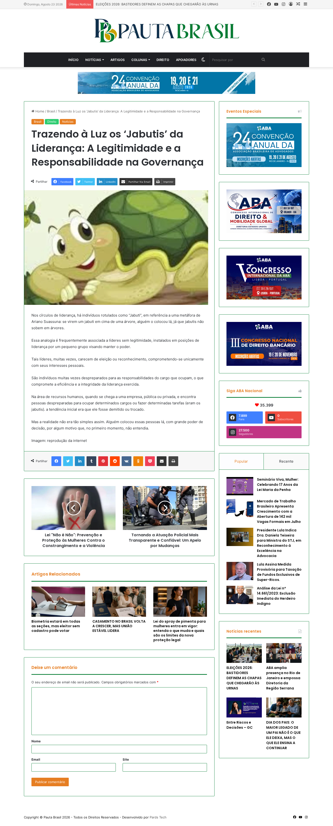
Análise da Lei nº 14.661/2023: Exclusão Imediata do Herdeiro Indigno (276, 596)
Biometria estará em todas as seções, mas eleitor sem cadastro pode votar (55, 626)
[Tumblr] (91, 461)
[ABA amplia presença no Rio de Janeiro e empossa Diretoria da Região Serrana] (284, 653)
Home (39, 111)
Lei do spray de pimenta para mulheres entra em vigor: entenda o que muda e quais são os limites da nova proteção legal (179, 630)
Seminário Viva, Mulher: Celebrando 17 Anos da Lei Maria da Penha (278, 484)
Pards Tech (158, 817)
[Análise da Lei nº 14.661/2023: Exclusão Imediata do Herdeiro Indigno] (239, 595)
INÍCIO (73, 60)
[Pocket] (150, 461)
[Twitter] (68, 461)
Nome (36, 741)
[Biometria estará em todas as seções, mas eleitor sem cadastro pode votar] (58, 602)
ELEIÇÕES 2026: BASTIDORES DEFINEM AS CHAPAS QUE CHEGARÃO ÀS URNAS (244, 678)
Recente (286, 461)
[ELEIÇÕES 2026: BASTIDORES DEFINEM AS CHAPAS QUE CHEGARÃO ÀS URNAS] (244, 653)
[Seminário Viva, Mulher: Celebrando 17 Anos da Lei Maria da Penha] (239, 486)
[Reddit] (115, 461)
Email (35, 759)
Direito (163, 60)
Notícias (93, 60)
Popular (241, 461)
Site (126, 759)
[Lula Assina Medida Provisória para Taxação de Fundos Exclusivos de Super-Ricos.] (239, 571)
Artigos (117, 60)
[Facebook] (56, 461)
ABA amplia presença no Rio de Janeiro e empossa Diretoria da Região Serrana (283, 678)
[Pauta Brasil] (167, 31)
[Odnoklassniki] (138, 461)
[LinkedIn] (80, 461)
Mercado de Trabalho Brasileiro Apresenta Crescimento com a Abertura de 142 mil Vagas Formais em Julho (279, 511)
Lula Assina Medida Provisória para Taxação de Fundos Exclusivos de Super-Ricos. (279, 572)
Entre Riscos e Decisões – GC (239, 725)
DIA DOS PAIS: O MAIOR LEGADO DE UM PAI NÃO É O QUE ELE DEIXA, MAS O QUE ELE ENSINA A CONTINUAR (283, 735)
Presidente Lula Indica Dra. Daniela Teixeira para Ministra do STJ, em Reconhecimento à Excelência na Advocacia (279, 543)
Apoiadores (186, 60)
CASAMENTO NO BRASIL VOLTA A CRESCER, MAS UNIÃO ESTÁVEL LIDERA (119, 626)
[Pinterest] (103, 461)
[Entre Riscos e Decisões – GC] (244, 707)
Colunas (139, 60)
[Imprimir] (173, 461)
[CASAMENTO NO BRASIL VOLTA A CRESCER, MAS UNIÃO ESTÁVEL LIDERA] (119, 602)
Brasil (51, 111)
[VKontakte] (126, 461)
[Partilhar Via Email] (161, 461)
